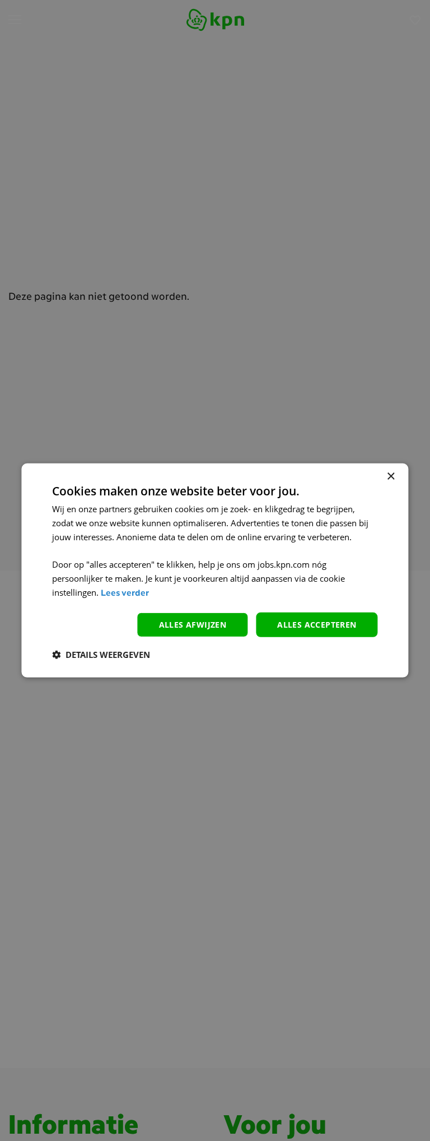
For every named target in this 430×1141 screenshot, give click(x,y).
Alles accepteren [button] (316, 624)
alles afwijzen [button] (193, 624)
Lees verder (125, 594)
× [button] (390, 476)
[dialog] (214, 570)
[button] (101, 654)
